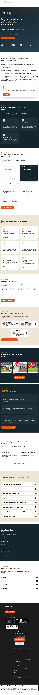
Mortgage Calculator (27, 668)
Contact (9, 668)
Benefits (15, 670)
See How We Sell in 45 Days (7, 207)
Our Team (14, 668)
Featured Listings (10, 654)
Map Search (18, 659)
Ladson (34, 289)
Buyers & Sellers (26, 654)
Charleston (31, 292)
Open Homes (18, 661)
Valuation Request (28, 659)
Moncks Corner (21, 289)
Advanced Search (19, 663)
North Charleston (5, 292)
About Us (9, 648)
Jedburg (10, 296)
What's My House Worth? (21, 37)
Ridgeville (4, 296)
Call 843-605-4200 (10, 611)
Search (17, 657)
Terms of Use (21, 648)
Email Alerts (18, 665)
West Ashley (14, 292)
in (13, 614)
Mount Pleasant (23, 292)
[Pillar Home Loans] (21, 621)
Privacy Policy (15, 648)
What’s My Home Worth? (19, 377)
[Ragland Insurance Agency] (12, 626)
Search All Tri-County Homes (7, 300)
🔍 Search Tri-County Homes (7, 37)
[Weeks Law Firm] (9, 621)
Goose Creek (12, 289)
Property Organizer (28, 657)
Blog (30, 648)
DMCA (27, 648)
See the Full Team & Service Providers (9, 339)
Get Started (6, 94)
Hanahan (28, 289)
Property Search (17, 654)
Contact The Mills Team (19, 639)
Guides (20, 668)
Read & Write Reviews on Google (8, 427)
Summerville (4, 289)
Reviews (15, 672)
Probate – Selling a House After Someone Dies (19, 651)
